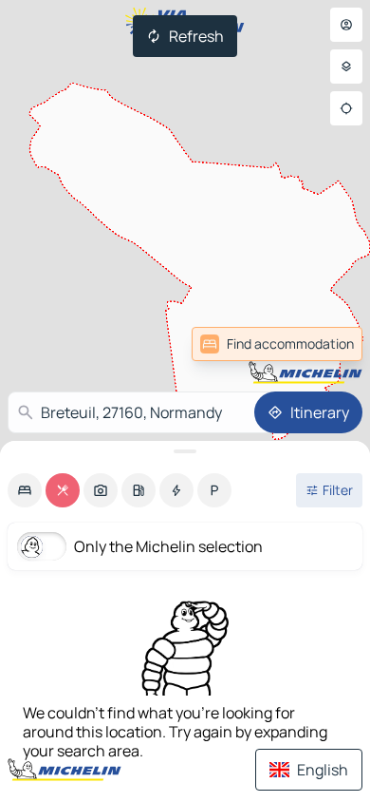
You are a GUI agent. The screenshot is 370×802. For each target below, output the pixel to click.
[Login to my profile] (346, 25)
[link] (320, 344)
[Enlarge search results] (185, 451)
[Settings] (346, 66)
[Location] (346, 108)
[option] (25, 490)
